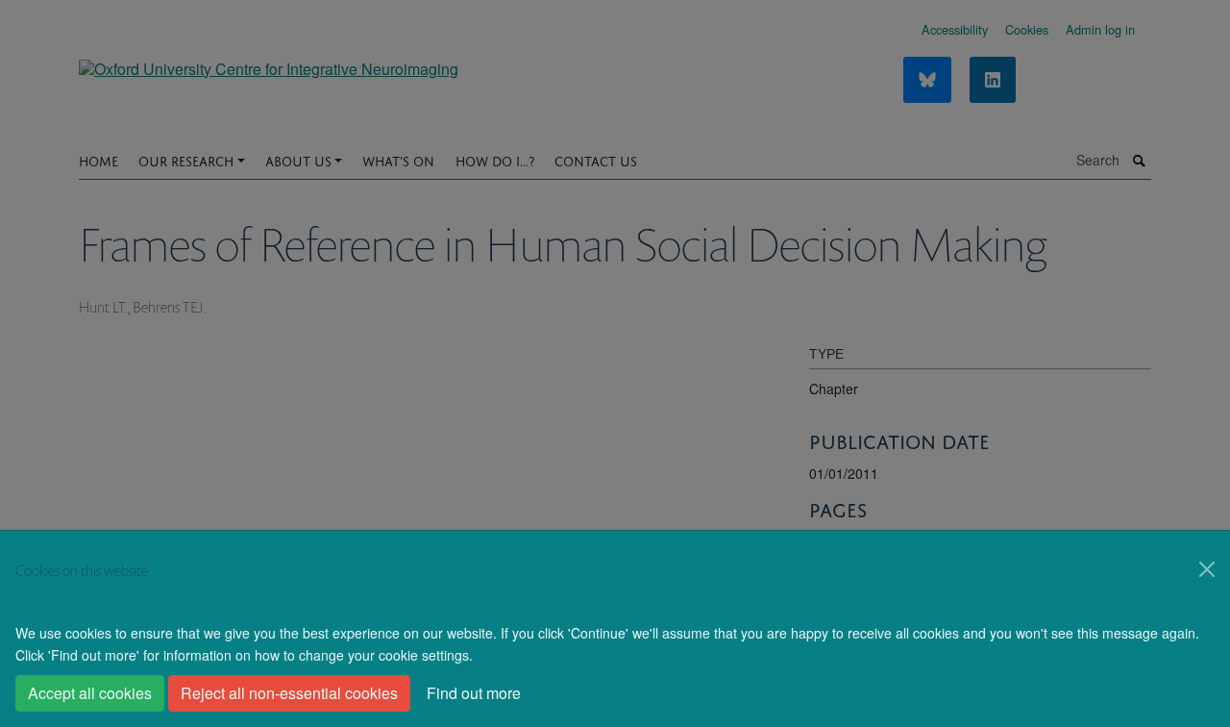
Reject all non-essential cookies (289, 693)
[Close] (1207, 569)
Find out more (474, 693)
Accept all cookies (90, 693)
